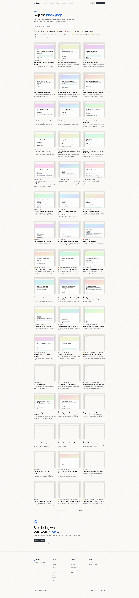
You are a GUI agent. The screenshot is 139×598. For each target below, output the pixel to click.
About (72, 562)
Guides (53, 575)
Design (60, 31)
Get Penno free (100, 3)
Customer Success (87, 31)
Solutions (54, 564)
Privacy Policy (92, 562)
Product (45, 3)
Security (73, 564)
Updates (70, 3)
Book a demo (74, 567)
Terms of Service (93, 564)
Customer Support (40, 34)
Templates (63, 3)
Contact (72, 572)
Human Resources (53, 34)
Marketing (68, 31)
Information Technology (42, 37)
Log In (92, 3)
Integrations (55, 569)
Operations (65, 34)
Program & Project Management (81, 34)
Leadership (96, 34)
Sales (77, 31)
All (35, 31)
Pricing (52, 3)
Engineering (51, 31)
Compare (54, 572)
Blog (57, 3)
